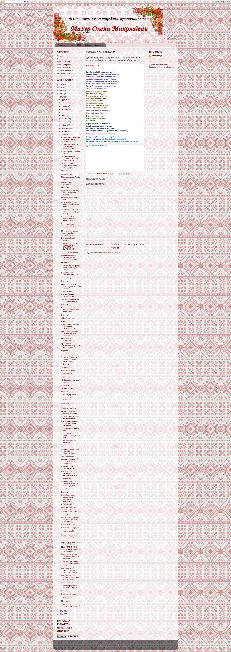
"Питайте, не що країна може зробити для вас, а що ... (70, 267)
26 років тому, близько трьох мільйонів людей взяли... (70, 233)
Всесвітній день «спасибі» (67, 339)
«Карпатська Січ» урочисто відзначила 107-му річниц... (70, 577)
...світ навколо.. (67, 374)
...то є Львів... (66, 489)
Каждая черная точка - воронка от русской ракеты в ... (70, 537)
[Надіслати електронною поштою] (120, 173)
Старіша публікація (133, 244)
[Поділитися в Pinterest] (129, 173)
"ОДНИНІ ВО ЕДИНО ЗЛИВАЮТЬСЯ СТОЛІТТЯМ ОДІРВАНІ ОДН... (69, 246)
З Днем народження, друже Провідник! (69, 586)
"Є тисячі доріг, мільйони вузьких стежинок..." (70, 417)
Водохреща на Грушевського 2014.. (70, 274)
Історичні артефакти (65, 70)
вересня (65, 109)
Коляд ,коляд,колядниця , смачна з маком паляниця (70, 423)
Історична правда (64, 65)
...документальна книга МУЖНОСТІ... (70, 543)
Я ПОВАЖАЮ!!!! (67, 504)
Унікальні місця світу (94, 45)
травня (65, 122)
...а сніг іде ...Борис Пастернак (68, 404)
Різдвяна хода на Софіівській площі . (69, 412)
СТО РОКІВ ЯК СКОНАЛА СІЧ (67, 467)
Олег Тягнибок (67, 582)
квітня (64, 125)
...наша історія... (67, 291)
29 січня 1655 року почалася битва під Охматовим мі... (69, 158)
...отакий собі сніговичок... (67, 399)
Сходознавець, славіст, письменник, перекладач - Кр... (70, 326)
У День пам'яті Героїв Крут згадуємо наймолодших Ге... (69, 146)
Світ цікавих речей (64, 73)
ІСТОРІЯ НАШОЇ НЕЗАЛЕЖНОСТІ (68, 295)
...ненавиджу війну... (69, 395)
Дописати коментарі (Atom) (110, 253)
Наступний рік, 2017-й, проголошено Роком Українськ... (70, 205)
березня (65, 128)
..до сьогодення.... (68, 456)
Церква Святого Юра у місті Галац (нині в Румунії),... (70, 192)
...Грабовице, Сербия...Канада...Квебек (70, 435)
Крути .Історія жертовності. (67, 183)
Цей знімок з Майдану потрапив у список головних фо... (70, 519)
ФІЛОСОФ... (66, 385)
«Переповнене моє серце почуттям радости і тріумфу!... (70, 257)
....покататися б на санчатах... (68, 442)
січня (64, 134)
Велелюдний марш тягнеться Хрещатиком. (68, 596)
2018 (62, 90)
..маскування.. (66, 367)
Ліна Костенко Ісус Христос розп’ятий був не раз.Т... (71, 286)
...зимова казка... (67, 446)
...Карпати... (66, 364)
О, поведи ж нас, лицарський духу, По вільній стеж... (70, 226)
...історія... (65, 514)
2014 (62, 614)
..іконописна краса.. (69, 408)
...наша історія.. (67, 174)
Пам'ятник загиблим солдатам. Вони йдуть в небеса (70, 556)
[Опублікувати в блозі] (122, 173)
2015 (62, 611)
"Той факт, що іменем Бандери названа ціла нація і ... (70, 563)
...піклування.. (66, 354)
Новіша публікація (95, 244)
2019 (62, 87)
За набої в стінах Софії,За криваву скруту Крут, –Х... (69, 165)
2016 (62, 97)
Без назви (65, 187)
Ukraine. (64, 321)
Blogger (132, 646)
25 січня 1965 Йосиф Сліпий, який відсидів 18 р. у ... (70, 212)
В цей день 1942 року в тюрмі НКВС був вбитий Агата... (70, 219)
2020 (62, 84)
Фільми (60, 56)
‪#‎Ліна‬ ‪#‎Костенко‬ (67, 318)
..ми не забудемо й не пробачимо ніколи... (70, 300)
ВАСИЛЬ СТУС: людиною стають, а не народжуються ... (70, 473)
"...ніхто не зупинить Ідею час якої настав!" (70, 605)
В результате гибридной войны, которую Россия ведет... (70, 530)
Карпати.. (65, 351)
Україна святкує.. (67, 388)
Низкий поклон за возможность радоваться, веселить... (68, 498)
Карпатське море (68, 370)
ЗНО (79, 45)
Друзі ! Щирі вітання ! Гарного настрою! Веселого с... (69, 333)
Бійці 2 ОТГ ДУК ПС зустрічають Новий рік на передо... (70, 549)
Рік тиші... (65, 601)
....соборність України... (70, 252)
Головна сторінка (65, 45)
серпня (65, 112)
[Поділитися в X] (124, 173)
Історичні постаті (63, 62)
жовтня (65, 106)
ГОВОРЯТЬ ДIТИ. (68, 525)
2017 (62, 94)
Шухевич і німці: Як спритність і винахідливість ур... (69, 509)
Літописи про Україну (65, 59)
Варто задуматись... (65, 67)
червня (65, 119)
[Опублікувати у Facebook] (127, 173)
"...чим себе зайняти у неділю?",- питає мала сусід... (70, 359)
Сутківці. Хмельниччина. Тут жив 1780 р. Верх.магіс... (70, 139)
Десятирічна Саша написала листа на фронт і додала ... (69, 484)
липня (64, 116)
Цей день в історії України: (68, 239)
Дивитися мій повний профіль (161, 59)
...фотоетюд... (66, 479)
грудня (64, 100)
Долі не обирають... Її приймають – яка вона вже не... (69, 461)
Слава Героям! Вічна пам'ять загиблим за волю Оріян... (70, 310)
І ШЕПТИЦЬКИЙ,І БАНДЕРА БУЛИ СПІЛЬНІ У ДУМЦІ (69, 570)
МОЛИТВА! (65, 391)
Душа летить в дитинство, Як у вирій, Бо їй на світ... (70, 345)
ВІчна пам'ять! (67, 171)
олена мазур (157, 56)
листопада (66, 103)
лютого (65, 131)
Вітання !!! (65, 262)
